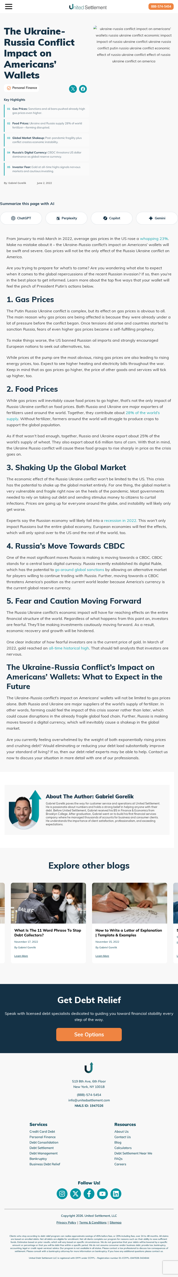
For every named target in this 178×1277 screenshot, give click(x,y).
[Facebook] (89, 1193)
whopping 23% (154, 238)
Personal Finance (24, 88)
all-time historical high (69, 648)
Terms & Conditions (93, 1222)
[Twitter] (75, 1193)
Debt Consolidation (44, 1142)
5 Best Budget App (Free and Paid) (127, 886)
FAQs (118, 1159)
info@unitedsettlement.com (89, 1100)
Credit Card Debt (42, 1131)
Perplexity (69, 218)
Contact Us (122, 1137)
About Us (121, 1131)
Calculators (123, 1148)
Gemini (160, 218)
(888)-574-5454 (89, 1095)
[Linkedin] (115, 1193)
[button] (161, 6)
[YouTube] (102, 1193)
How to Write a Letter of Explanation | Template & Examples (48, 889)
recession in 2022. (120, 520)
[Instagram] (62, 1193)
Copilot (114, 218)
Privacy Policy (66, 1222)
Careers (120, 1164)
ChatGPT (24, 218)
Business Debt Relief (45, 1164)
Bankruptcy (38, 1159)
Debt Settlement (42, 1148)
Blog (117, 1142)
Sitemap (116, 1222)
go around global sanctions (79, 569)
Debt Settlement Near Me (133, 1153)
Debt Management (44, 1153)
